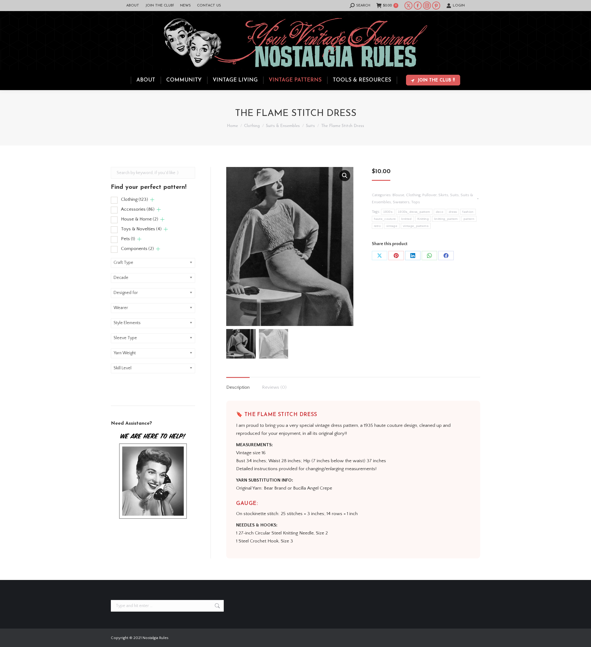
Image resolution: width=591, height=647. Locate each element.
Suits (454, 195)
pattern (469, 218)
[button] (344, 175)
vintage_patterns (415, 226)
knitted (406, 218)
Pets (128, 238)
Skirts (443, 195)
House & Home (139, 219)
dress (453, 211)
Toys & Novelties (141, 229)
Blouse (398, 195)
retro (377, 226)
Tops (415, 202)
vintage (391, 226)
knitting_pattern (446, 218)
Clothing (413, 195)
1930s (388, 211)
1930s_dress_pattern (414, 211)
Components (137, 248)
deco (439, 211)
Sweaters (401, 202)
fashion (467, 211)
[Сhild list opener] (152, 200)
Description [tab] (238, 387)
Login (459, 5)
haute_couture (385, 218)
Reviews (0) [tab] (274, 387)
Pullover (429, 195)
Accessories (138, 209)
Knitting (423, 218)
